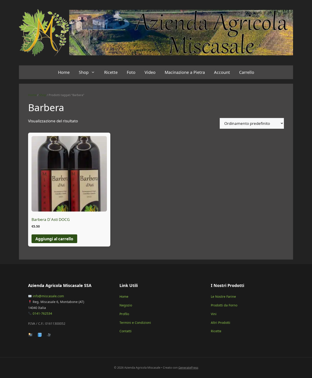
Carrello (246, 72)
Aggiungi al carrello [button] (54, 238)
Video (150, 72)
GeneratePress (188, 367)
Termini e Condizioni (135, 322)
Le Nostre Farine (223, 296)
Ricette (111, 72)
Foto (131, 72)
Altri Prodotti (220, 322)
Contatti (125, 331)
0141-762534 (42, 313)
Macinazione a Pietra (185, 72)
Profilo (124, 314)
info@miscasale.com (48, 296)
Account (222, 72)
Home (64, 72)
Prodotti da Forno (224, 305)
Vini (214, 314)
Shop (84, 72)
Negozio (125, 305)
